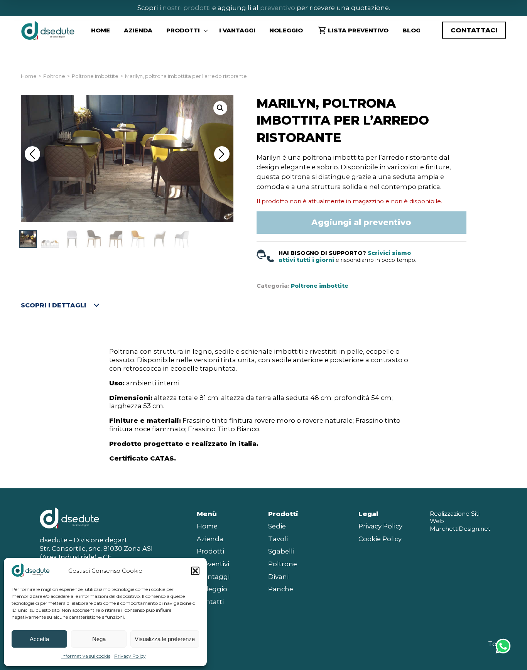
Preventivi (213, 564)
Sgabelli (281, 551)
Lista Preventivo (358, 30)
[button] (195, 571)
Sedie (277, 526)
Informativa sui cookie (85, 656)
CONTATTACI (474, 30)
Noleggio (286, 30)
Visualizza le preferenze (165, 639)
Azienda (138, 30)
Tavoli (278, 539)
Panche (280, 589)
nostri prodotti (186, 8)
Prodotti (210, 551)
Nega (99, 639)
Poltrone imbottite (95, 76)
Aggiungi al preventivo (361, 222)
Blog (411, 30)
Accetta (39, 639)
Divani (278, 577)
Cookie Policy (380, 539)
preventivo (276, 8)
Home (100, 30)
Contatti (210, 602)
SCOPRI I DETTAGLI (53, 305)
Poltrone (54, 76)
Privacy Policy (130, 656)
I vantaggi (237, 30)
